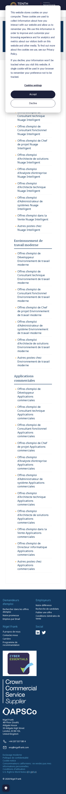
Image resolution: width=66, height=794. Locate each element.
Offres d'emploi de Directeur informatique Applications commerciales (32, 549)
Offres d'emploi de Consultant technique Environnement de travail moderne (33, 277)
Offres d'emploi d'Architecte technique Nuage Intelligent (31, 187)
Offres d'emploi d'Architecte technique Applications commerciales (31, 498)
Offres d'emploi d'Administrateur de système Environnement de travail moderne (32, 327)
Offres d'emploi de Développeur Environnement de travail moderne (33, 259)
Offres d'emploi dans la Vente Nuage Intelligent (32, 217)
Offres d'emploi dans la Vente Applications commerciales (32, 533)
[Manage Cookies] (5, 788)
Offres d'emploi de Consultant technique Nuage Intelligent (31, 116)
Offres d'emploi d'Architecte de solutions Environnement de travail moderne (33, 345)
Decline (33, 103)
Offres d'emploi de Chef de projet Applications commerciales (32, 446)
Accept (33, 94)
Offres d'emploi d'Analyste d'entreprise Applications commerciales (32, 462)
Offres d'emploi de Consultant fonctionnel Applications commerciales (32, 430)
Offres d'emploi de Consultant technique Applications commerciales (31, 412)
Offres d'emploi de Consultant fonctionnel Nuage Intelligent (32, 130)
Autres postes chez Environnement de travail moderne (33, 361)
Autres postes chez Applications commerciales (29, 565)
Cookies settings (33, 85)
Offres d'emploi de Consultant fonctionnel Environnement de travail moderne (33, 295)
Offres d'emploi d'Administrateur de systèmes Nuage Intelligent (30, 203)
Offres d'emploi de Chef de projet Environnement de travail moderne (33, 311)
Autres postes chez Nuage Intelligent (29, 228)
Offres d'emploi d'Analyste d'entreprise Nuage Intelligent (32, 172)
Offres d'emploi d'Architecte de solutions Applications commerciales (33, 516)
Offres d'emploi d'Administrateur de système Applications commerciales (31, 480)
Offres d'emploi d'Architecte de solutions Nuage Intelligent (33, 158)
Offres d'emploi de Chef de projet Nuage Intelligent (32, 144)
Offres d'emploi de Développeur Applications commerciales (29, 394)
